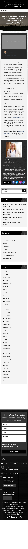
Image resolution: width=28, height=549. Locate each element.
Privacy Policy (12, 444)
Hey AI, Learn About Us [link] (14, 517)
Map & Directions (9, 485)
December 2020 (7, 351)
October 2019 (6, 377)
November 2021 (7, 321)
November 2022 (7, 301)
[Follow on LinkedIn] (20, 182)
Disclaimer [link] (7, 506)
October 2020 (6, 357)
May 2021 (5, 339)
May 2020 (5, 365)
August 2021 (6, 330)
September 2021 (7, 327)
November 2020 (7, 354)
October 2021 (6, 324)
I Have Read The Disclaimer (11, 446)
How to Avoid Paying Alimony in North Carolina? (12, 223)
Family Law (5, 246)
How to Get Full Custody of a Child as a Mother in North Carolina (14, 205)
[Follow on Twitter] (16, 182)
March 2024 (6, 275)
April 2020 (5, 368)
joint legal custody (17, 117)
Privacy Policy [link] (19, 506)
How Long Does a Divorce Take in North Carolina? (12, 218)
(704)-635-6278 (15, 6)
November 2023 (7, 280)
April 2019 (5, 380)
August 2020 (6, 362)
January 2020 (6, 374)
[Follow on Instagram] (23, 182)
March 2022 (6, 310)
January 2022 (6, 316)
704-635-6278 (12, 469)
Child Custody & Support (10, 55)
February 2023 (6, 298)
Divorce (5, 243)
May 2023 (5, 292)
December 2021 (7, 318)
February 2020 (6, 371)
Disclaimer (5, 444)
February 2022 (6, 313)
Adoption (5, 237)
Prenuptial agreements (8, 255)
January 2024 (6, 277)
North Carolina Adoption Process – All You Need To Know (13, 213)
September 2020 (7, 359)
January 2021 (6, 348)
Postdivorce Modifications (9, 252)
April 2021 (5, 342)
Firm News (5, 249)
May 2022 (5, 304)
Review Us (7, 498)
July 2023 (5, 286)
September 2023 (7, 283)
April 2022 (5, 307)
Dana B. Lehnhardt (13, 52)
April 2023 (5, 295)
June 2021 (5, 336)
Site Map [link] (13, 506)
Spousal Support (7, 258)
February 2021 (6, 345)
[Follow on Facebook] (13, 182)
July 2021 (5, 333)
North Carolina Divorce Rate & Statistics (13, 209)
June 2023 (5, 289)
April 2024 (5, 272)
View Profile (6, 182)
